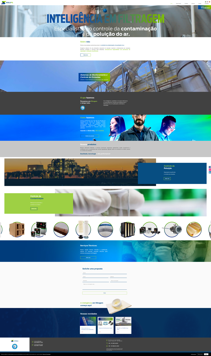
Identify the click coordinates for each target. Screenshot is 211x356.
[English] (207, 2)
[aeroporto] (108, 89)
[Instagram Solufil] (210, 170)
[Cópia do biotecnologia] (113, 89)
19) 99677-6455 (38, 345)
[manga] (97, 89)
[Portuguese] (205, 2)
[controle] (105, 89)
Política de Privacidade (46, 354)
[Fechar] (209, 354)
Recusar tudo (200, 354)
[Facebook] (210, 167)
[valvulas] (102, 89)
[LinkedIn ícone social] (210, 172)
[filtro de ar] (110, 89)
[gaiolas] (99, 89)
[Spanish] (209, 2)
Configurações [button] (193, 354)
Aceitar (206, 354)
